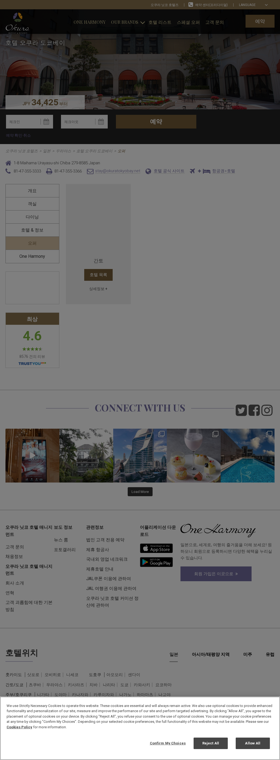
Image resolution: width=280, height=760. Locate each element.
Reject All (210, 743)
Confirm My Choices (168, 743)
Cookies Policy (19, 727)
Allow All (252, 743)
